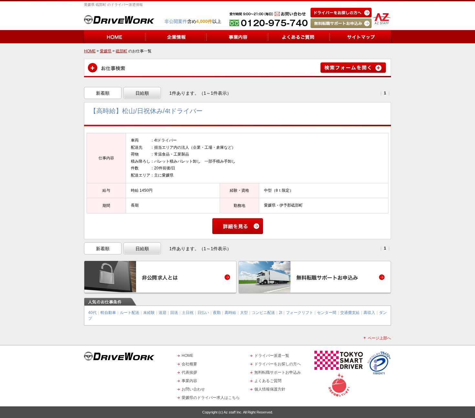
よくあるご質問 (267, 381)
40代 (92, 312)
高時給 (230, 312)
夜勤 (217, 312)
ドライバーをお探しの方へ (277, 364)
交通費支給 (350, 312)
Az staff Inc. (233, 412)
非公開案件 (175, 21)
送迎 (162, 312)
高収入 (369, 312)
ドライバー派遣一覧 (271, 355)
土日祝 (188, 312)
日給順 (142, 93)
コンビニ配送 (263, 312)
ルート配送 (129, 312)
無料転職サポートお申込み (277, 372)
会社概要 (189, 364)
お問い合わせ (193, 389)
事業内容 (189, 381)
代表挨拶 (189, 372)
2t (280, 312)
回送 (174, 312)
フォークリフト (299, 312)
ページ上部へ (379, 338)
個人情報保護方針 (269, 389)
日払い (203, 312)
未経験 (149, 312)
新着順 (103, 93)
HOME (187, 355)
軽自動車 (108, 312)
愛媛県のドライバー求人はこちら (211, 397)
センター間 (326, 312)
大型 (244, 312)
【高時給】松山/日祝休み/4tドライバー (146, 110)
